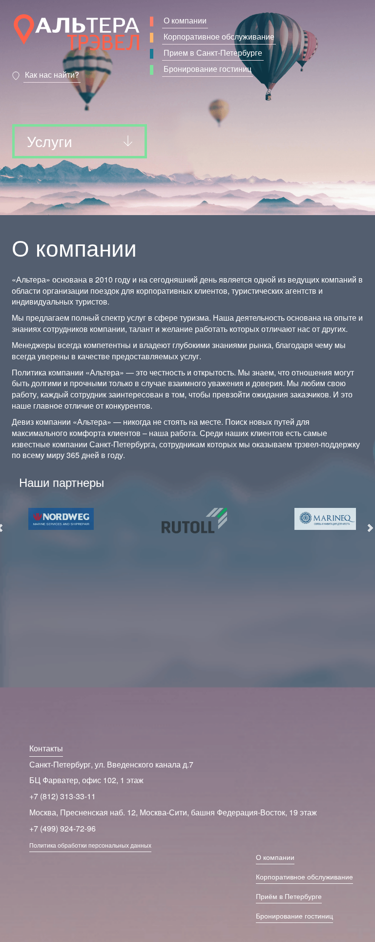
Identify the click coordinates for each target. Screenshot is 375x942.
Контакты (46, 748)
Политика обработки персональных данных (90, 845)
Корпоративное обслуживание (219, 36)
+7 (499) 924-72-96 (62, 828)
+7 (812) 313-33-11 (62, 796)
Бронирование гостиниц (207, 68)
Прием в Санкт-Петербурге (213, 52)
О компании (185, 20)
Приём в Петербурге (289, 896)
